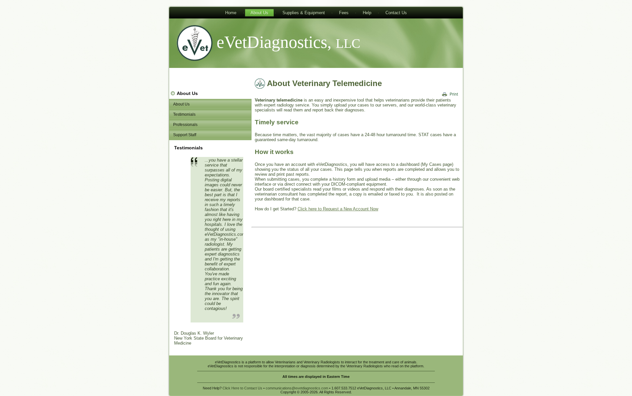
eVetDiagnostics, (288, 42)
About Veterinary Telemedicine (324, 83)
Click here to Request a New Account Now (338, 208)
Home (230, 12)
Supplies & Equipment (303, 12)
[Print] (450, 94)
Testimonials (184, 114)
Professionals (185, 124)
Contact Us (396, 12)
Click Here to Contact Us (242, 388)
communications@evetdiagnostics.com (297, 388)
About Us (259, 12)
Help (367, 12)
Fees (344, 12)
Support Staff (184, 135)
